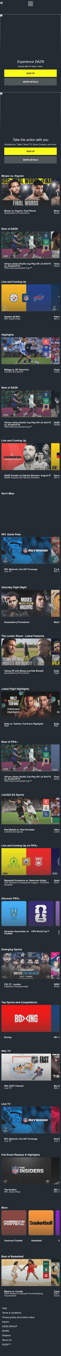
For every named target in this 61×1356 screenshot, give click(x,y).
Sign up (31, 73)
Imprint (5, 1321)
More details (30, 81)
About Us (6, 1340)
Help (4, 1308)
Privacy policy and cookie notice (18, 1317)
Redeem (6, 1335)
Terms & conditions (11, 1312)
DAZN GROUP (9, 1326)
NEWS (5, 1330)
